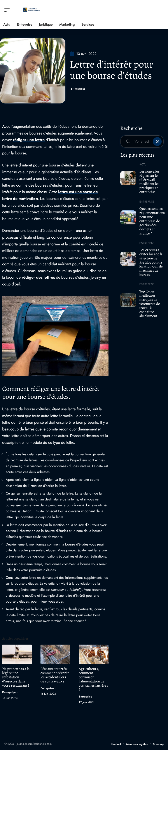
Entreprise (78, 89)
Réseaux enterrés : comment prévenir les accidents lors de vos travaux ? (54, 675)
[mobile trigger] (8, 10)
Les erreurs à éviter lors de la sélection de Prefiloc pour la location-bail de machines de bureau (151, 262)
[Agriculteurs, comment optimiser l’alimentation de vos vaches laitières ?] (93, 654)
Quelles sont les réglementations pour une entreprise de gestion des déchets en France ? (152, 221)
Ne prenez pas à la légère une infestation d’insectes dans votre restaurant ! (16, 677)
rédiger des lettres (38, 277)
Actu (142, 164)
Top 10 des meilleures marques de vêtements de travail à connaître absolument (149, 303)
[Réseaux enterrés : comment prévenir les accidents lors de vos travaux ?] (55, 654)
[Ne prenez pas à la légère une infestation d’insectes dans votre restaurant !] (17, 654)
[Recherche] (161, 10)
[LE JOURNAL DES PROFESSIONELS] (31, 10)
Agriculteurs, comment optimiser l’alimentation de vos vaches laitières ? (93, 679)
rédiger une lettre (29, 140)
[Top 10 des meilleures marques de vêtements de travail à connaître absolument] (128, 300)
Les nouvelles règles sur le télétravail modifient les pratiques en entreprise (149, 181)
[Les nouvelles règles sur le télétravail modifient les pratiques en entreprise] (128, 178)
